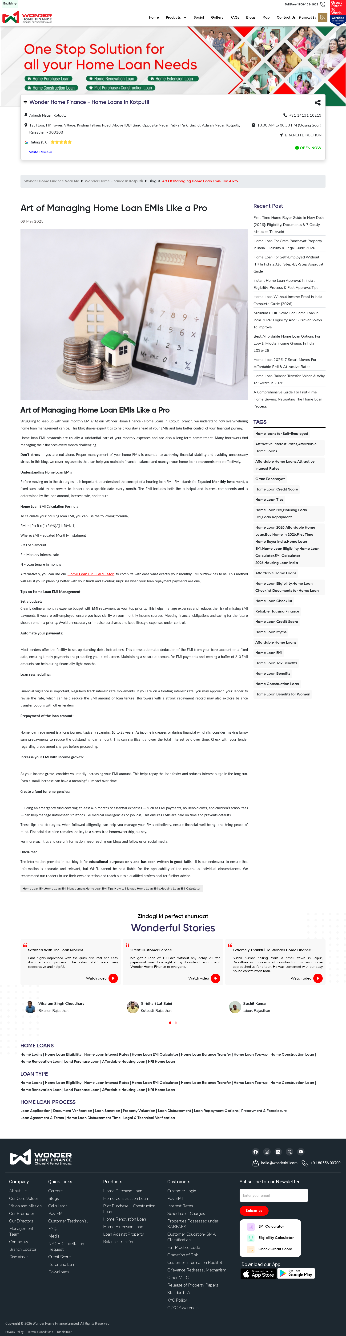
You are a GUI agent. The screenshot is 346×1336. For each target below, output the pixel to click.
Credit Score (59, 1257)
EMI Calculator (271, 1227)
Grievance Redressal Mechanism (196, 1270)
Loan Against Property (123, 1234)
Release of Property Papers (192, 1285)
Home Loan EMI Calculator (91, 574)
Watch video (96, 978)
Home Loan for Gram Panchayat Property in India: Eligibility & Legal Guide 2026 (287, 244)
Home (154, 17)
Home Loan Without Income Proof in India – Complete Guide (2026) (289, 300)
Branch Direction (303, 135)
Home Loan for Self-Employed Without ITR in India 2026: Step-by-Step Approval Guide (288, 264)
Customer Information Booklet (194, 1262)
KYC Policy (177, 1300)
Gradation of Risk (182, 1255)
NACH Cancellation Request (66, 1246)
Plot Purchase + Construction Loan (129, 1208)
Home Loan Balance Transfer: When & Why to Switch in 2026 (289, 379)
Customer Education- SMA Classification (191, 1237)
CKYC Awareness (183, 1308)
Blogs (250, 17)
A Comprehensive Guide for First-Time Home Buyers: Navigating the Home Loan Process (287, 399)
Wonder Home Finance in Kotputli (114, 181)
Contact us (18, 1242)
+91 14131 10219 (305, 115)
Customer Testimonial (68, 1221)
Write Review (40, 152)
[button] (170, 1022)
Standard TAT (180, 1292)
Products (174, 17)
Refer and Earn (61, 1264)
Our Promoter (21, 1213)
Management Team (21, 1231)
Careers (55, 1191)
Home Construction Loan (125, 1198)
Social (199, 17)
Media (54, 1236)
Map (266, 17)
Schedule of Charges (186, 1213)
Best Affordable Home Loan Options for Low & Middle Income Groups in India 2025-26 (286, 343)
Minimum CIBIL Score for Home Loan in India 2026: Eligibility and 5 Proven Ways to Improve (287, 320)
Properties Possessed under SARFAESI (192, 1224)
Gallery (217, 17)
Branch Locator (22, 1249)
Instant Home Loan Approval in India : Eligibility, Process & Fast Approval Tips (285, 284)
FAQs (234, 17)
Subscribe (254, 1211)
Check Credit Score (275, 1249)
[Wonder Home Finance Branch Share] (318, 103)
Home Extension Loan (123, 1227)
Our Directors (21, 1221)
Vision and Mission (25, 1206)
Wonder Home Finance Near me (51, 181)
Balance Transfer (118, 1242)
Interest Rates (180, 1206)
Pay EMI (56, 1213)
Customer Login (181, 1191)
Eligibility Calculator (276, 1238)
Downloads (58, 1272)
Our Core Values (24, 1198)
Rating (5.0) (39, 142)
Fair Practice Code (183, 1247)
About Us (18, 1191)
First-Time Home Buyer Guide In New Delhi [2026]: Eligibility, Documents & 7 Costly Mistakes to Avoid (288, 224)
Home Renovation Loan (124, 1219)
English (8, 3)
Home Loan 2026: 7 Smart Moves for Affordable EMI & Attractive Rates (284, 363)
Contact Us (286, 17)
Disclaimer (18, 1257)
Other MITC (178, 1277)
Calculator (57, 1206)
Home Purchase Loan (122, 1191)
